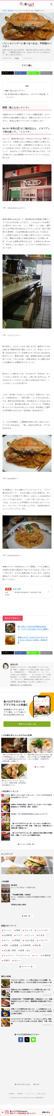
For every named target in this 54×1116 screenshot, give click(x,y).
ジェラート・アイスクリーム (17, 955)
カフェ (7, 940)
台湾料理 (8, 935)
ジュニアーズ (12, 335)
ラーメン (8, 930)
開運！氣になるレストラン (15, 91)
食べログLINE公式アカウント (33, 1039)
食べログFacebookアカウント (20, 1039)
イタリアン (29, 58)
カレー (17, 960)
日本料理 (26, 945)
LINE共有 (33, 73)
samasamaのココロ (14, 208)
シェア (19, 73)
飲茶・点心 (25, 950)
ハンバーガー (43, 930)
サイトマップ (30, 1093)
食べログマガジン (27, 4)
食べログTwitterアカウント (27, 1039)
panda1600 (11, 478)
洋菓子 (7, 960)
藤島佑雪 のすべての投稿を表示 (21, 685)
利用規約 (20, 1093)
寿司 (6, 945)
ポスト (6, 73)
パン (36, 955)
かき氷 (42, 935)
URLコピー (46, 73)
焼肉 (18, 930)
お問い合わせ (41, 1093)
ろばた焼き (29, 940)
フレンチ (28, 930)
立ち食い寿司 (10, 950)
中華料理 (47, 955)
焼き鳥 (38, 945)
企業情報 (11, 1093)
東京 (17, 58)
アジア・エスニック (25, 935)
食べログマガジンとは (22, 1084)
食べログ (36, 1084)
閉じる (2, 1112)
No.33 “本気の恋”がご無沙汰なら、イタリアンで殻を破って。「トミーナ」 (27, 95)
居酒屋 (15, 945)
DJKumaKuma (12, 555)
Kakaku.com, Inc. (17, 1097)
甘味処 (17, 940)
